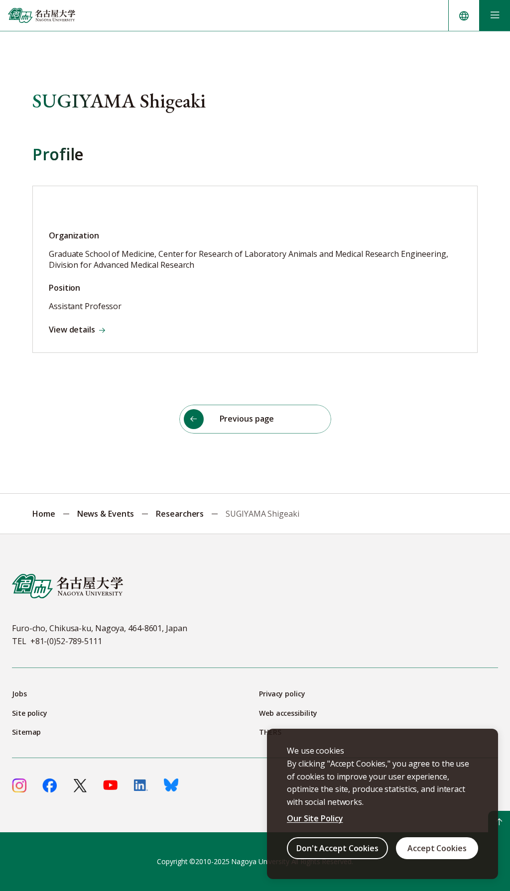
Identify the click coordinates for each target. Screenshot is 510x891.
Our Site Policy (315, 818)
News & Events (105, 514)
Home (43, 514)
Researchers (180, 514)
